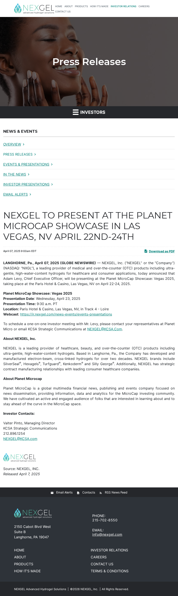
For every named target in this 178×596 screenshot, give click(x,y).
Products (81, 6)
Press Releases (18, 154)
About (68, 6)
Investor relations (123, 6)
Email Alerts (15, 194)
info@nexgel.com (107, 534)
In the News (14, 174)
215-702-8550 (104, 520)
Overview (12, 144)
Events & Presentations (26, 164)
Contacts (88, 492)
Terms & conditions (110, 571)
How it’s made (99, 6)
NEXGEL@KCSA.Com (104, 329)
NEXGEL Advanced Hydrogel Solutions (40, 589)
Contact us (63, 11)
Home (58, 6)
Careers (144, 6)
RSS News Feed (116, 492)
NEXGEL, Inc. (89, 589)
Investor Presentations (26, 184)
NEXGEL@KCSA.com (20, 439)
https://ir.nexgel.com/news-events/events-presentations (66, 314)
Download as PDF (162, 251)
